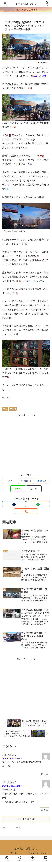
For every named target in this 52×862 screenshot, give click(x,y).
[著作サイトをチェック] (14, 504)
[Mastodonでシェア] (20, 759)
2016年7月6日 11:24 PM (12, 785)
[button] (34, 488)
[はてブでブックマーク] (43, 767)
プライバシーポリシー (38, 852)
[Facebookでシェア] (8, 767)
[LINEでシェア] (8, 775)
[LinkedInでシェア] (31, 775)
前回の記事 (40, 76)
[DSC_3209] (26, 353)
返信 (46, 809)
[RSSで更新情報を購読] (26, 511)
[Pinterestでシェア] (20, 775)
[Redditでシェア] (31, 767)
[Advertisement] (26, 443)
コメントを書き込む (26, 818)
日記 (14, 408)
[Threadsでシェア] (20, 767)
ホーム (14, 852)
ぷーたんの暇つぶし (26, 3)
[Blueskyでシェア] (31, 759)
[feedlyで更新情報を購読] (38, 504)
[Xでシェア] (8, 759)
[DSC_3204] (26, 107)
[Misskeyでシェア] (43, 759)
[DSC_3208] (26, 215)
